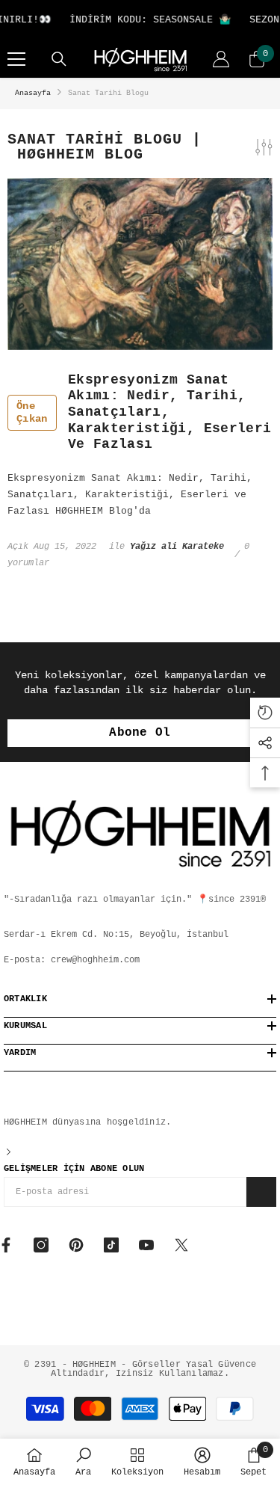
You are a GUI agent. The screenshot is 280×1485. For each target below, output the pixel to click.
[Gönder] (261, 1192)
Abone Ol (140, 733)
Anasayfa (33, 93)
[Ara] (59, 59)
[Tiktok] (111, 1245)
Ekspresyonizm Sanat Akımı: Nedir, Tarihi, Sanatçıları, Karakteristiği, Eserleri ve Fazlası (143, 412)
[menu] (16, 59)
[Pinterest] (76, 1245)
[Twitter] (181, 1245)
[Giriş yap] (221, 59)
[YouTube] (146, 1245)
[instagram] (41, 1245)
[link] (83, 1462)
